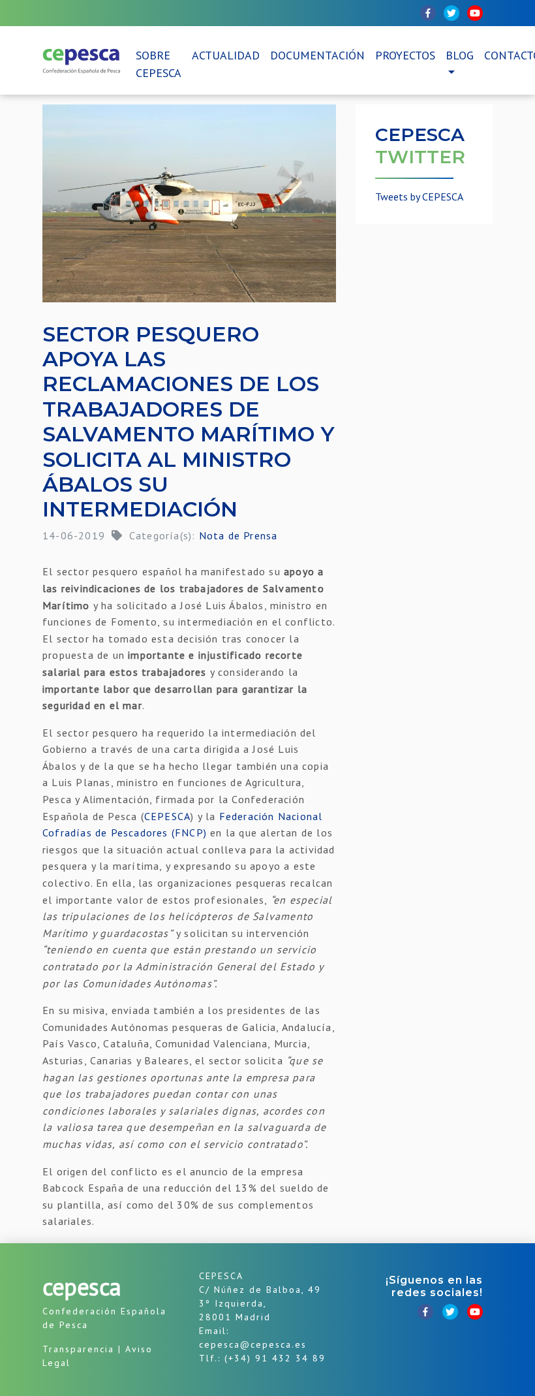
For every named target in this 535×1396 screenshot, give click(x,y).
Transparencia (78, 1349)
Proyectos (405, 55)
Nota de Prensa (238, 535)
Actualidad (226, 55)
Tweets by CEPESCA (419, 196)
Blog (460, 55)
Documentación (317, 55)
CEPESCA (167, 816)
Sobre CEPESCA (158, 64)
